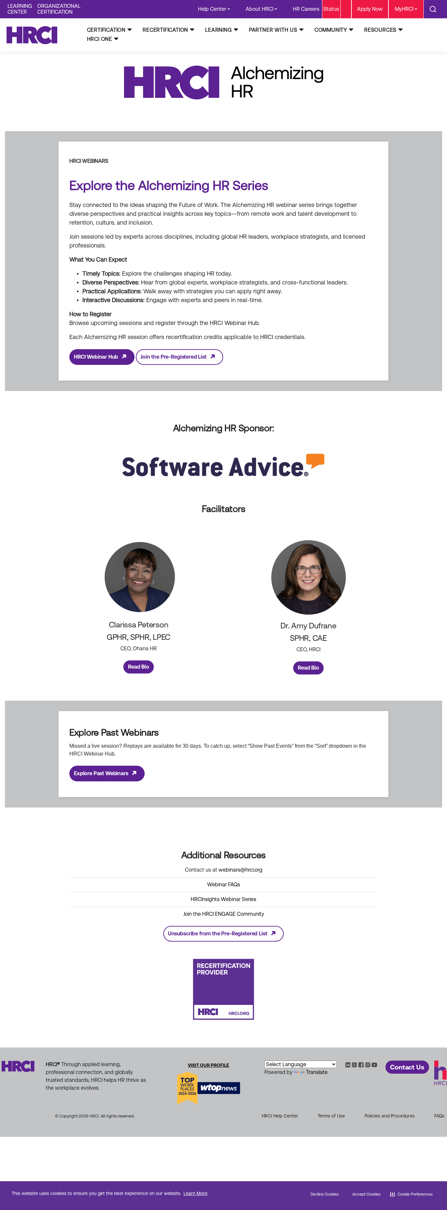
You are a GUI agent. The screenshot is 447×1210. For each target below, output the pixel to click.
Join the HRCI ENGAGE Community (223, 914)
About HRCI (259, 9)
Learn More (195, 1193)
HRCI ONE (99, 39)
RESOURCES (380, 30)
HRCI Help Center (280, 1115)
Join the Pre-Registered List (173, 357)
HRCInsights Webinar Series (223, 899)
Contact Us (407, 1067)
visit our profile (208, 1065)
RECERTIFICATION (165, 30)
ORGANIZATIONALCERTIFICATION (58, 9)
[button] (411, 1194)
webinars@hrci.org (240, 870)
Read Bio (138, 667)
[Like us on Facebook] (361, 1064)
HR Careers (306, 9)
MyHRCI (404, 9)
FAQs (439, 1115)
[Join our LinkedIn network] (348, 1064)
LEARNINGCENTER (20, 9)
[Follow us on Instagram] (368, 1064)
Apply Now (370, 9)
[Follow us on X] (354, 1064)
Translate (317, 1072)
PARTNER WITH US (273, 30)
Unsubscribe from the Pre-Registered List (217, 933)
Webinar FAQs (223, 884)
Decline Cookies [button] (325, 1194)
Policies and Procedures (390, 1115)
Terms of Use (331, 1115)
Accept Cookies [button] (366, 1194)
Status (331, 9)
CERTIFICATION (106, 30)
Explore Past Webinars (101, 773)
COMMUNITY (330, 30)
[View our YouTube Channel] (374, 1064)
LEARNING (218, 30)
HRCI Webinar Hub (96, 357)
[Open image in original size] (35, 35)
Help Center (212, 9)
